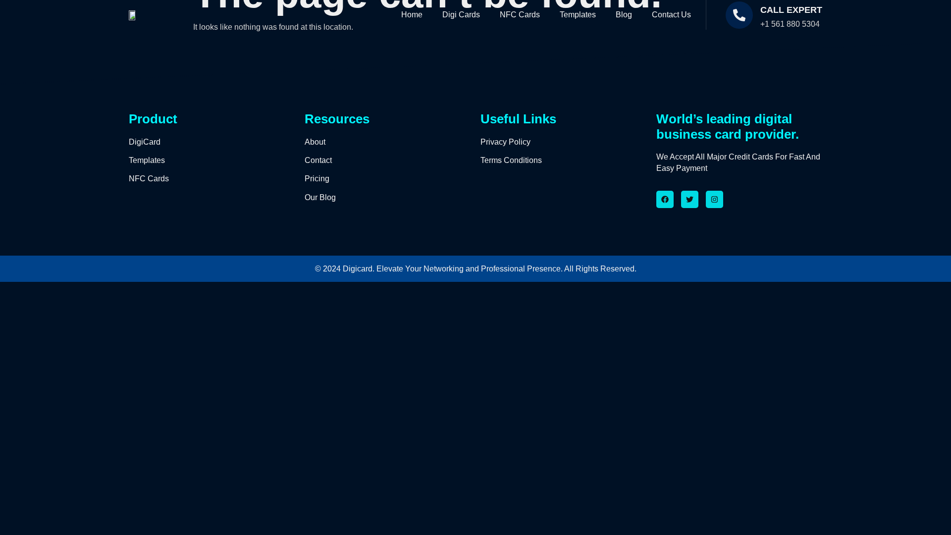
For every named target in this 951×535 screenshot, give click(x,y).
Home (412, 14)
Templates (578, 14)
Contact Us (671, 14)
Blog (624, 14)
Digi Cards (461, 14)
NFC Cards (520, 14)
